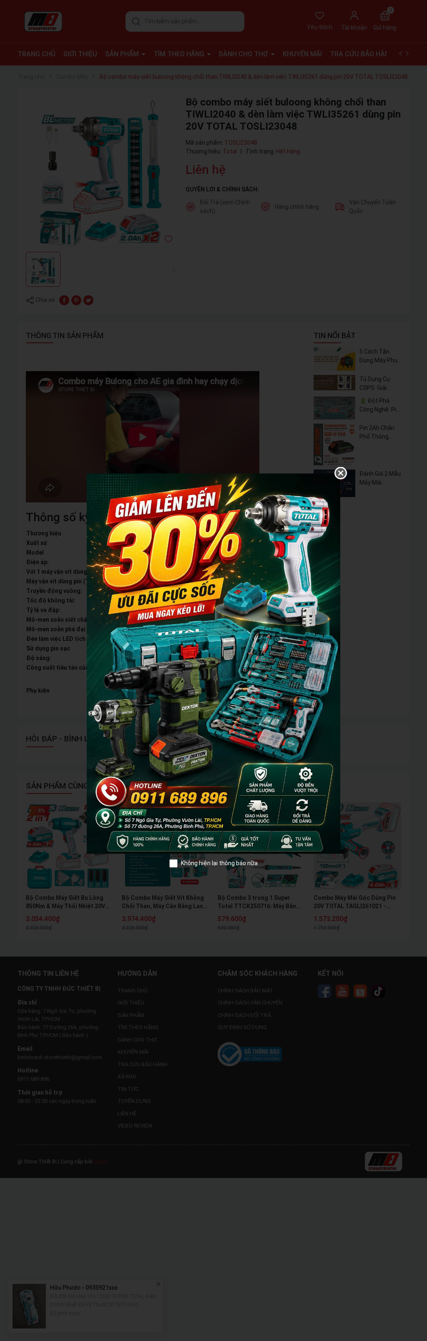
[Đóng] (340, 473)
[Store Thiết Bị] (213, 663)
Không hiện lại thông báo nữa (219, 863)
